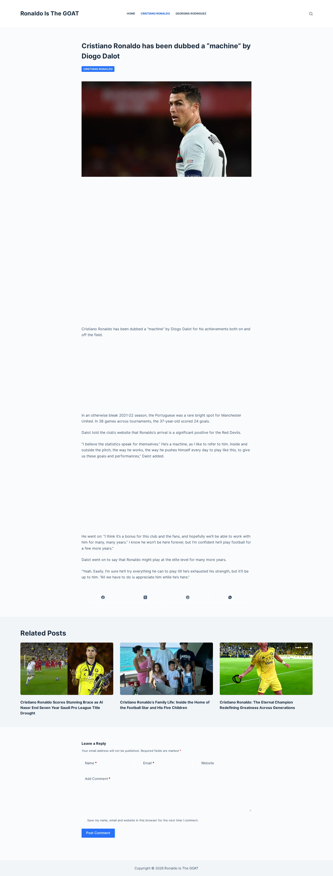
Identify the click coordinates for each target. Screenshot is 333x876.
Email (148, 763)
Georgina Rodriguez (191, 13)
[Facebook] (103, 597)
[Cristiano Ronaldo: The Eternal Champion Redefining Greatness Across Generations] (266, 669)
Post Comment (98, 833)
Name (91, 763)
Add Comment (97, 779)
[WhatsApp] (230, 597)
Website (207, 763)
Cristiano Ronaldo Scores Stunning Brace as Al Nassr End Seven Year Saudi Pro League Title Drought (61, 707)
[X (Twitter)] (145, 597)
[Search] (311, 13)
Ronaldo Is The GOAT (49, 13)
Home (131, 13)
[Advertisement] (166, 220)
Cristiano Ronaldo (155, 13)
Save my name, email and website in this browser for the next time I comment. (143, 820)
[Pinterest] (188, 597)
